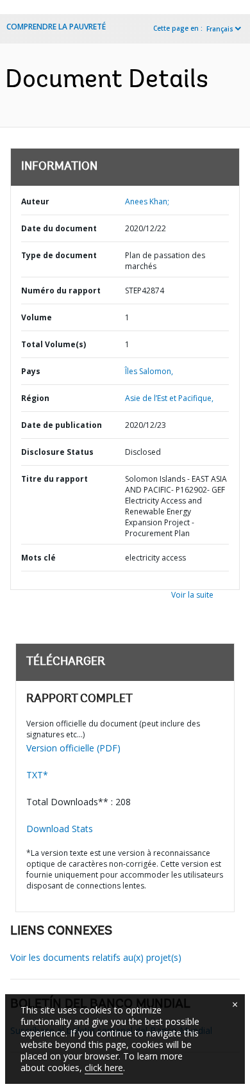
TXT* (37, 775)
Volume (36, 317)
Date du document (59, 228)
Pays (30, 371)
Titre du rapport (54, 478)
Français (219, 28)
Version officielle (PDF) (73, 748)
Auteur (35, 201)
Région (35, 398)
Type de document (59, 255)
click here (104, 1067)
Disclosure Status (57, 451)
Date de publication (61, 425)
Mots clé (38, 557)
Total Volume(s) (53, 344)
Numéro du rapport (61, 290)
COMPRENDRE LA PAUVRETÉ (56, 26)
